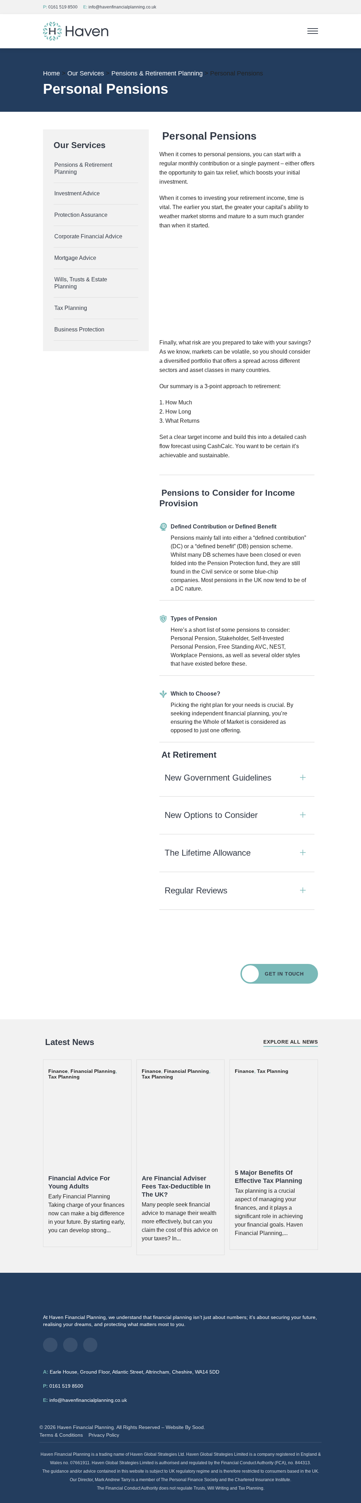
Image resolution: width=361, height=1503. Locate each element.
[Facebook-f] (50, 1345)
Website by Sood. (185, 1427)
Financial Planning (93, 1071)
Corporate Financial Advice (88, 236)
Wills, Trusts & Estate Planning (80, 282)
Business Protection (79, 329)
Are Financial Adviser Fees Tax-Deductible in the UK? (176, 1186)
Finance (58, 1071)
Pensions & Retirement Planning (83, 168)
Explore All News (290, 1042)
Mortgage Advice (75, 258)
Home (51, 73)
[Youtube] (90, 1345)
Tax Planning (70, 308)
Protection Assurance (81, 215)
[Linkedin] (70, 1345)
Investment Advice (77, 193)
